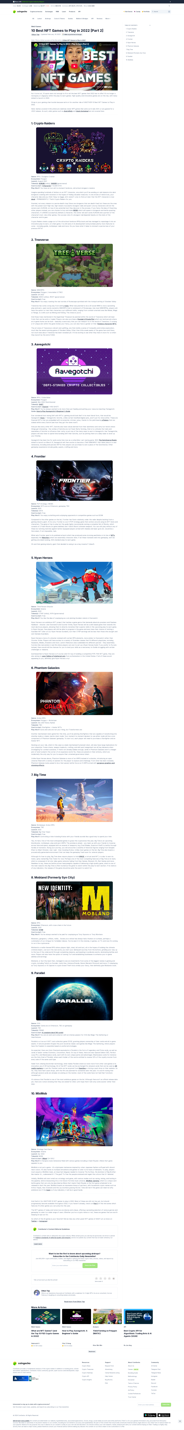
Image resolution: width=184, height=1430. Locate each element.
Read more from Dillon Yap (74, 1302)
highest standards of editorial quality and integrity (53, 1237)
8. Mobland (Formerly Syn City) (136, 53)
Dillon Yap (35, 35)
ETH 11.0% (79, 6)
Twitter (34, 1221)
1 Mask (44, 1158)
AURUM (42, 183)
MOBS (75, 210)
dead (33, 199)
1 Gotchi (45, 407)
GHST (41, 404)
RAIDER (54, 183)
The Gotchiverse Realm (108, 440)
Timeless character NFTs (106, 324)
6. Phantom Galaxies (132, 46)
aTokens (105, 420)
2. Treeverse (130, 32)
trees (66, 306)
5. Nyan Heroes (131, 42)
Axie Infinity (68, 111)
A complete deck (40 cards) (52, 1033)
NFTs (113, 535)
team (48, 1190)
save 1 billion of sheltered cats (53, 656)
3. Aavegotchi (130, 35)
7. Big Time (129, 49)
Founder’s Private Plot (86, 319)
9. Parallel (129, 56)
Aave (43, 418)
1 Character (46, 186)
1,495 (30, 6)
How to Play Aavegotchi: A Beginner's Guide (53, 411)
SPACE (81, 856)
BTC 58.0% (72, 6)
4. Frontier (129, 39)
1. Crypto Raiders (131, 29)
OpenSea (82, 1068)
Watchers (45, 538)
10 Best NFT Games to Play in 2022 (73, 40)
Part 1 (96, 1203)
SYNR (41, 930)
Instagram (43, 1221)
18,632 (19, 6)
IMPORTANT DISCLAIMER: (21, 1421)
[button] (72, 34)
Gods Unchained (82, 111)
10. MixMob (129, 60)
